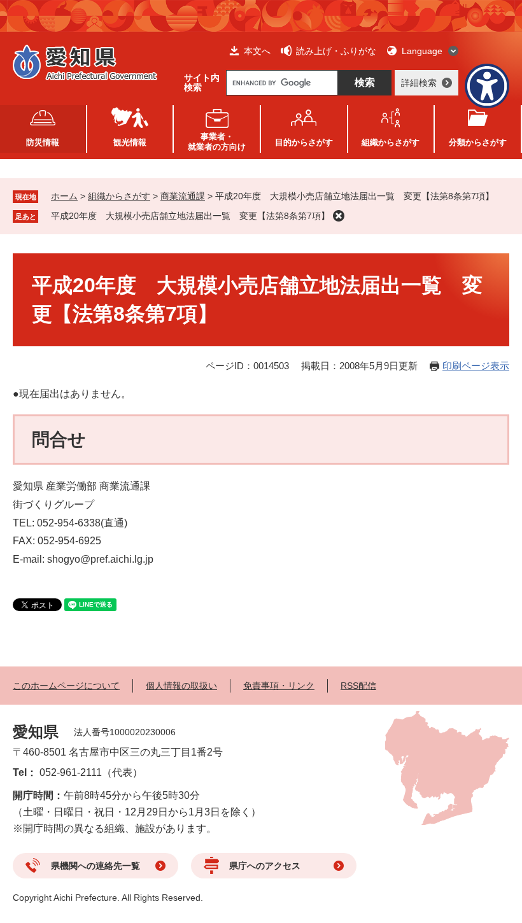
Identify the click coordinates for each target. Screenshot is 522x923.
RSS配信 (358, 685)
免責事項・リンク (278, 685)
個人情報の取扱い (181, 685)
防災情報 (42, 142)
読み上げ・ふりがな (336, 51)
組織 (391, 142)
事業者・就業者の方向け (217, 141)
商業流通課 (182, 196)
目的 (304, 142)
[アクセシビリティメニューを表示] (487, 86)
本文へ (257, 51)
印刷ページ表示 (475, 365)
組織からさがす (119, 196)
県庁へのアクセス (264, 866)
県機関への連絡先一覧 (95, 866)
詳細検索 (419, 83)
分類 (478, 142)
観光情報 (129, 142)
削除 (338, 216)
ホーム (64, 196)
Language (422, 51)
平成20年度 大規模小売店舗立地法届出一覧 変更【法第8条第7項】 (190, 216)
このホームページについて (66, 685)
